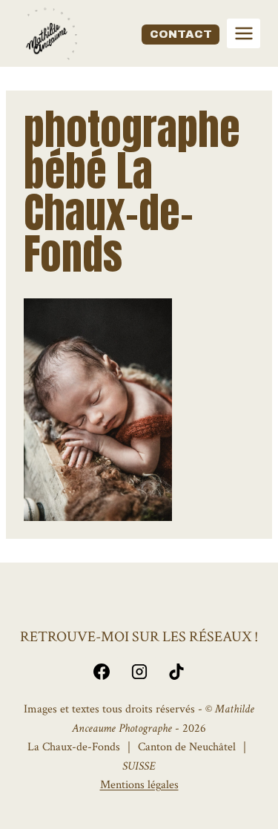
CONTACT (181, 34)
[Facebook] (101, 671)
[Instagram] (139, 671)
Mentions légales (139, 785)
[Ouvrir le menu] (243, 33)
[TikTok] (176, 671)
